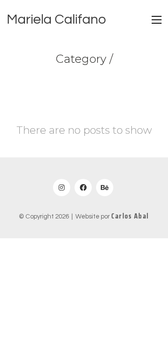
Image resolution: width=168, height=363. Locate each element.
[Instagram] (61, 187)
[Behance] (104, 187)
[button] (157, 20)
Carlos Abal (130, 216)
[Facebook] (83, 187)
